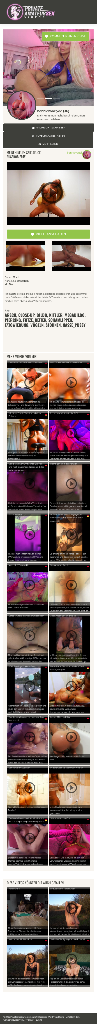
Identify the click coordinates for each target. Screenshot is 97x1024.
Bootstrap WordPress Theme (51, 1017)
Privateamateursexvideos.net (23, 1017)
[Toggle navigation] (86, 12)
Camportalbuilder (11, 1020)
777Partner (28, 1020)
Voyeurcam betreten (50, 135)
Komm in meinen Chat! (67, 36)
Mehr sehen (49, 143)
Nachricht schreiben (50, 127)
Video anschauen (50, 234)
